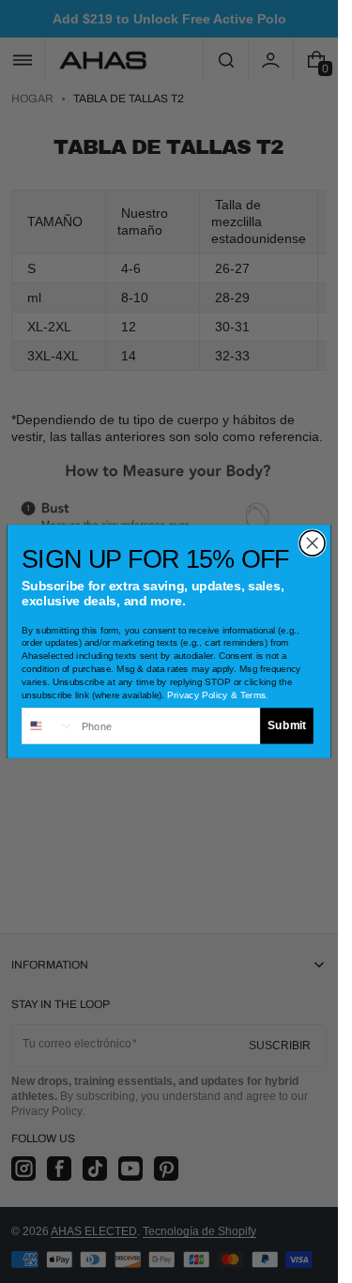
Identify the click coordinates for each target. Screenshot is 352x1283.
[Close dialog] (312, 543)
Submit (287, 726)
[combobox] (48, 726)
